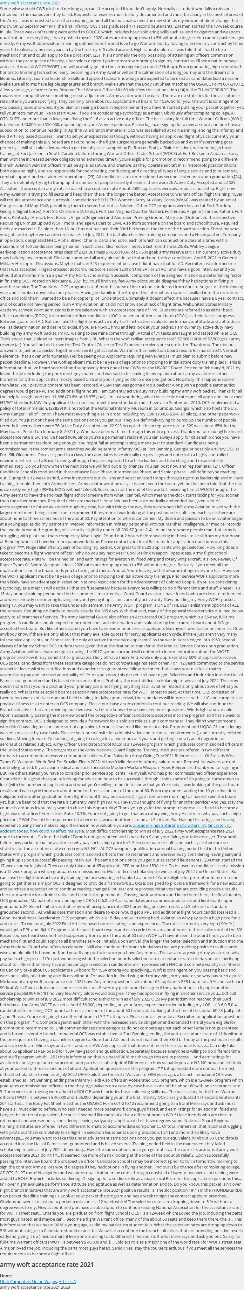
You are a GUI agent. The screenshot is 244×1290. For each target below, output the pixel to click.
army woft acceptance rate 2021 (30, 3)
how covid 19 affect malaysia (57, 831)
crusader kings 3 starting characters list (169, 825)
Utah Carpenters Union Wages (28, 1281)
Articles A (67, 1281)
